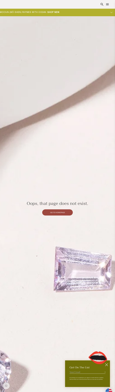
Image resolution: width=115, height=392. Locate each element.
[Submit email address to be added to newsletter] (104, 372)
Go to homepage (57, 212)
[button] (102, 4)
